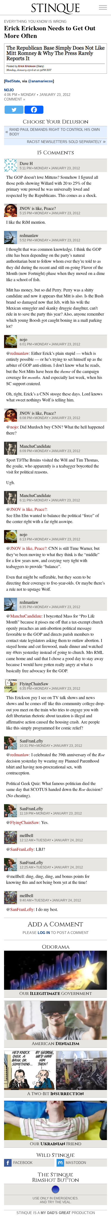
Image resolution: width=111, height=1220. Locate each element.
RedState (12, 81)
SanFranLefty (22, 849)
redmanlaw (19, 353)
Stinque (36, 4)
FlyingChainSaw (24, 822)
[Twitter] (14, 110)
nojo (9, 90)
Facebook (23, 1163)
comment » (14, 99)
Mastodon (76, 1163)
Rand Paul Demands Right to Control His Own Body (54, 132)
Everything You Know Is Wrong (35, 22)
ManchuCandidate (25, 616)
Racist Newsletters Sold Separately (64, 142)
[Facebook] (34, 110)
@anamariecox (40, 81)
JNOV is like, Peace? (28, 509)
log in (44, 933)
